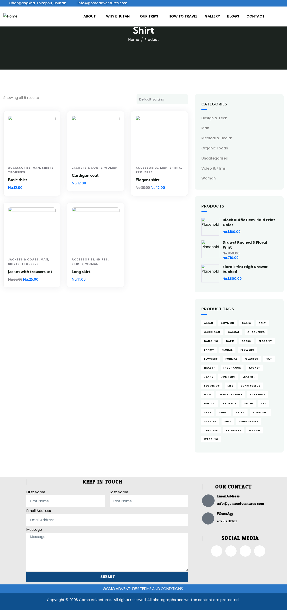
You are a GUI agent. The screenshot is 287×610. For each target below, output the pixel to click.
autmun (227, 323)
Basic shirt (17, 179)
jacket (254, 367)
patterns (257, 394)
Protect (230, 403)
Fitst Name (35, 492)
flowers (247, 350)
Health (210, 367)
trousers (233, 430)
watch (254, 430)
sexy (207, 412)
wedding (211, 439)
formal (231, 359)
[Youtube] (259, 551)
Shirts (48, 168)
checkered (256, 332)
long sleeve (250, 385)
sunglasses (248, 421)
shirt (223, 412)
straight (260, 412)
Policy (209, 403)
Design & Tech (214, 118)
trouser (211, 430)
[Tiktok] (245, 551)
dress (246, 341)
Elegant (265, 341)
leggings (212, 385)
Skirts (77, 264)
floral (227, 350)
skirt (240, 412)
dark (230, 341)
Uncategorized (214, 158)
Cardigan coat (85, 175)
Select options (33, 155)
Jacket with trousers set (30, 271)
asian (208, 323)
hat (269, 359)
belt (262, 323)
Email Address (38, 510)
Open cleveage (230, 394)
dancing (211, 341)
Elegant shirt (148, 179)
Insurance (232, 367)
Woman (111, 168)
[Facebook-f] (216, 551)
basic (246, 323)
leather (249, 376)
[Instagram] (231, 551)
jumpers (228, 376)
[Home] (10, 16)
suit (227, 421)
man (207, 394)
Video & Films (213, 168)
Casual (234, 332)
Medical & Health (216, 138)
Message (34, 529)
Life (230, 385)
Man (36, 168)
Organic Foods (214, 148)
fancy (209, 350)
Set (263, 403)
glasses (251, 359)
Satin (248, 403)
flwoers (211, 359)
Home (133, 39)
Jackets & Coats (87, 168)
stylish (210, 421)
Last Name (119, 492)
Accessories (19, 168)
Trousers (16, 172)
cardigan (212, 332)
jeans (208, 376)
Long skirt (81, 271)
